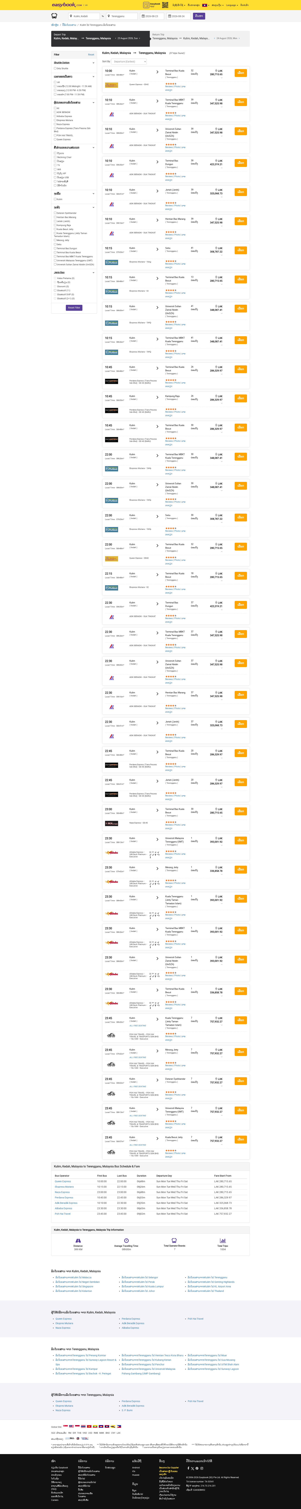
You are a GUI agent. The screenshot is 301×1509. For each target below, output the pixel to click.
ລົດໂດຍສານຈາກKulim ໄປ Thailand (206, 1291)
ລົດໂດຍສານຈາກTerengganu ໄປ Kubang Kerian (146, 1360)
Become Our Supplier (169, 1467)
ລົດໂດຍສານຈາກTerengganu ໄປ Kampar (77, 1369)
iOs (133, 1471)
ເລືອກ (241, 72)
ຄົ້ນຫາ (199, 16)
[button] (206, 5)
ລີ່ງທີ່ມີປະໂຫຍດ (166, 1481)
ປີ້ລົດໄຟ (81, 1478)
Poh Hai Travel (62, 1213)
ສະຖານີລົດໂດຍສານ (86, 1475)
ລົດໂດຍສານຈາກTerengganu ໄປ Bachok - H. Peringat (83, 1373)
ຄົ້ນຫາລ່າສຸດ (194, 5)
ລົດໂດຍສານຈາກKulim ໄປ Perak (138, 1282)
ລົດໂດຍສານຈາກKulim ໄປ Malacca (73, 1277)
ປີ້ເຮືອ (80, 1490)
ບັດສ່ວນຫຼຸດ (110, 1467)
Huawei (135, 1475)
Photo (177, 86)
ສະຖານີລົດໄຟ (84, 1486)
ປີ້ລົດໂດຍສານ (69, 25)
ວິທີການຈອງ (56, 1482)
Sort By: (106, 61)
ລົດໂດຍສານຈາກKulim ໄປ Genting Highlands (211, 1282)
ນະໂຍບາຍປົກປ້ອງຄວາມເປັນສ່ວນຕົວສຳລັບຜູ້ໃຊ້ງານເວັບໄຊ (169, 1488)
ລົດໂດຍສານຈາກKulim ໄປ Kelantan (74, 1291)
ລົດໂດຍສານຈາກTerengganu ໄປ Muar (207, 1355)
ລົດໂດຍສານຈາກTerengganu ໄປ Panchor (143, 1364)
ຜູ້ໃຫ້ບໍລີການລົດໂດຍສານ (89, 1471)
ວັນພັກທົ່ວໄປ (137, 1494)
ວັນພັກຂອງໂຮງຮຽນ (140, 1498)
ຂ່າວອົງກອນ (56, 1475)
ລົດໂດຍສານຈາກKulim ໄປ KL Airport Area (209, 1286)
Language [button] (231, 5)
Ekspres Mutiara (64, 1323)
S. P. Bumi (127, 1410)
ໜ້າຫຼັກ (55, 25)
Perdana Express (64, 1197)
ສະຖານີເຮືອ (83, 1500)
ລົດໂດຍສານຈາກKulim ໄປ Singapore (74, 1286)
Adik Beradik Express (66, 1203)
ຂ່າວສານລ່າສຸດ (57, 1471)
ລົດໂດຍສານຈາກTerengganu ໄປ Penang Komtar (81, 1355)
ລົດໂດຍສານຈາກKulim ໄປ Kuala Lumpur (143, 1286)
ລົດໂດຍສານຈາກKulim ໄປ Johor (138, 1291)
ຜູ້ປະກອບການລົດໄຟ (87, 1482)
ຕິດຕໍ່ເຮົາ (245, 5)
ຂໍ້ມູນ (134, 1490)
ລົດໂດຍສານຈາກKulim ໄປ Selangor (140, 1277)
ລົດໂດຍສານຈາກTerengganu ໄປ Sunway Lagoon (213, 1369)
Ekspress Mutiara (64, 1186)
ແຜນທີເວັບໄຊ (57, 1496)
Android (136, 1467)
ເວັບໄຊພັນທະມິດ (166, 1478)
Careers (54, 1500)
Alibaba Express (63, 1208)
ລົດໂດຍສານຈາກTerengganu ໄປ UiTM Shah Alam (213, 1364)
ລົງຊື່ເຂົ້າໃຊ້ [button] (178, 5)
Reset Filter (74, 307)
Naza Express (62, 1192)
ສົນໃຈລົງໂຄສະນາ (167, 1498)
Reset (91, 54)
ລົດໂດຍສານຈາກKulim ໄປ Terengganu (207, 1277)
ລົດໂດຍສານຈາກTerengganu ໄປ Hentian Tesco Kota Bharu (152, 1355)
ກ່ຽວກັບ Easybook (59, 1467)
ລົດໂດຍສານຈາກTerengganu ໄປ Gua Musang (211, 1360)
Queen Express (63, 1181)
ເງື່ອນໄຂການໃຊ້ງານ (167, 1495)
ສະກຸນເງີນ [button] (217, 5)
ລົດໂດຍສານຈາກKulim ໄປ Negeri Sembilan (78, 1282)
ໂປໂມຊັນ (55, 1478)
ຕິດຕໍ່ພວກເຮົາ (57, 1493)
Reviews (169, 86)
